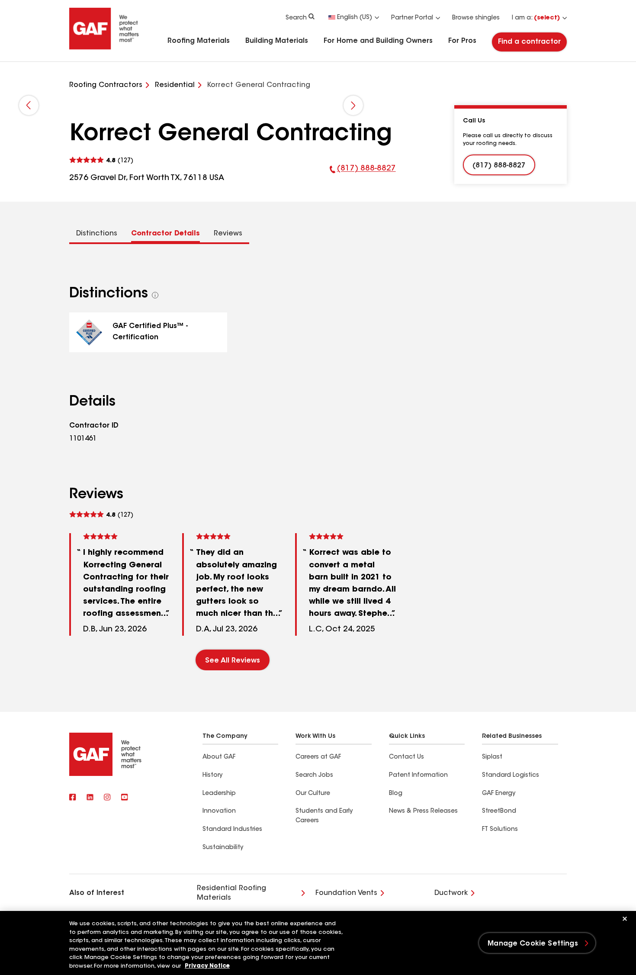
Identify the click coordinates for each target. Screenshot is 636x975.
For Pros (462, 41)
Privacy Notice (207, 966)
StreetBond (499, 811)
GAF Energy (498, 794)
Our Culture (313, 794)
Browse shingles (476, 18)
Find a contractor (529, 42)
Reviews (228, 233)
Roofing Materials (198, 41)
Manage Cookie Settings (533, 943)
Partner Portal (412, 18)
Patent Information (418, 775)
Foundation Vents (346, 893)
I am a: (536, 18)
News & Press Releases (423, 811)
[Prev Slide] (29, 105)
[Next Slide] (353, 105)
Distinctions (96, 233)
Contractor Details (165, 233)
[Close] (625, 919)
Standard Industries (232, 830)
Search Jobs (314, 775)
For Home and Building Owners (378, 41)
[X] (90, 798)
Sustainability (222, 848)
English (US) (354, 18)
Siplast (492, 757)
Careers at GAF (318, 757)
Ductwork (451, 893)
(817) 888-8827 (363, 174)
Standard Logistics (510, 775)
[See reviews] (101, 160)
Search (296, 18)
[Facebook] (72, 798)
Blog (395, 794)
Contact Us (406, 757)
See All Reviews (232, 660)
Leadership (219, 794)
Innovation (219, 811)
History (212, 775)
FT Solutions (500, 830)
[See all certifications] (155, 295)
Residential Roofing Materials (231, 893)
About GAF (218, 757)
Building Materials (276, 41)
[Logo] (104, 48)
